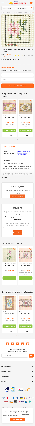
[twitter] (13, 59)
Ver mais (4, 177)
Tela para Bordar (17, 12)
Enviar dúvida (17, 232)
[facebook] (10, 59)
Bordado (8, 12)
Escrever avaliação (17, 196)
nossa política (25, 414)
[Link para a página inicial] (2, 12)
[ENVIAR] (17, 85)
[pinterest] (15, 59)
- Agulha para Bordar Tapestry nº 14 (24, 152)
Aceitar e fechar (17, 419)
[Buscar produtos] (31, 8)
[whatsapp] (18, 59)
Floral (25, 12)
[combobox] (17, 8)
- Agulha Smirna (22, 153)
